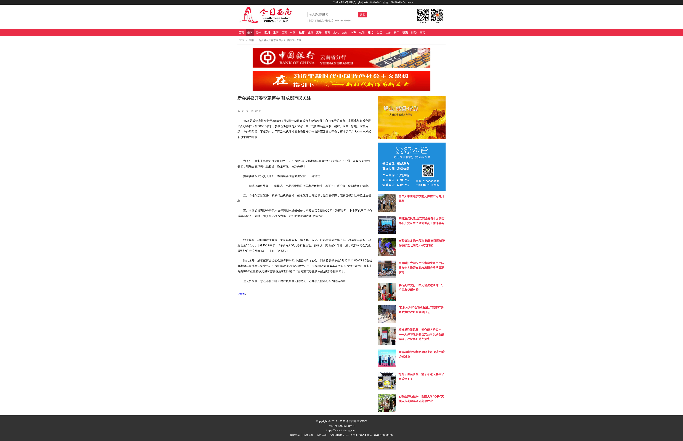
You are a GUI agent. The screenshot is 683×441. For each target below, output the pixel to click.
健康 (310, 32)
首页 (241, 32)
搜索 (362, 14)
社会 (388, 32)
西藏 (284, 32)
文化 (336, 32)
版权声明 (322, 435)
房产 (396, 32)
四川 (267, 32)
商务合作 (308, 435)
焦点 (371, 32)
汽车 (353, 32)
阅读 (422, 32)
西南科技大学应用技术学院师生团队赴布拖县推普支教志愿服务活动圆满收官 (421, 267)
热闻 (362, 32)
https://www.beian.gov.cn (341, 430)
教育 (327, 32)
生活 (379, 32)
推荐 (302, 32)
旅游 (345, 32)
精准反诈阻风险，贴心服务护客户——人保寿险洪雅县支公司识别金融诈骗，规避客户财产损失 (421, 334)
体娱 (293, 32)
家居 (319, 32)
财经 (414, 32)
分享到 (241, 293)
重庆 (276, 32)
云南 (250, 32)
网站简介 (295, 435)
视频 (405, 32)
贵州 (258, 32)
